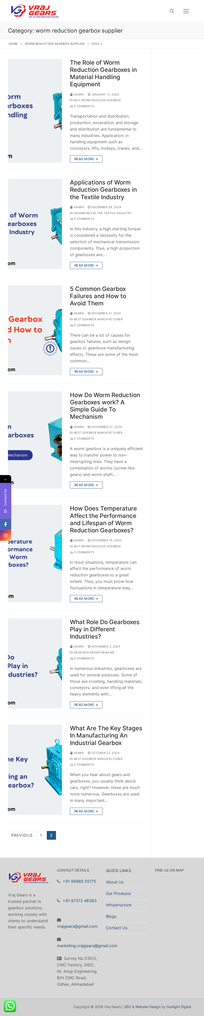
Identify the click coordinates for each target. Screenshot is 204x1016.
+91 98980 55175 (79, 881)
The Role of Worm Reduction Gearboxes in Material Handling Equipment (103, 73)
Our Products (118, 893)
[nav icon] (186, 11)
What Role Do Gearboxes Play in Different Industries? (105, 629)
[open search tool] (172, 11)
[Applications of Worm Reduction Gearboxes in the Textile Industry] (35, 224)
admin (78, 94)
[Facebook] (5, 524)
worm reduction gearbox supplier (55, 44)
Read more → (86, 159)
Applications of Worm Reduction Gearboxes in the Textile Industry (103, 189)
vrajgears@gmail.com (77, 926)
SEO (127, 1007)
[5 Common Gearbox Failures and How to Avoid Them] (35, 330)
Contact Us (116, 927)
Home (13, 44)
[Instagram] (5, 535)
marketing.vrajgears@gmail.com (87, 945)
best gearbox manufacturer (97, 319)
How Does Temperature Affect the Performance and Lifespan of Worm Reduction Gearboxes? (103, 519)
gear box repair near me (93, 652)
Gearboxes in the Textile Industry (102, 213)
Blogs (111, 916)
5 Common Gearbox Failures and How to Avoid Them (98, 296)
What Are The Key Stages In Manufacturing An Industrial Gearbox (106, 735)
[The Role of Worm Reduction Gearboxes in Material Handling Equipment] (35, 111)
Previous (21, 835)
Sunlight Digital (179, 1007)
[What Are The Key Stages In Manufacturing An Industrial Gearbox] (35, 770)
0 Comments (83, 106)
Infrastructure (118, 904)
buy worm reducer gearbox (97, 100)
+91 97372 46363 (80, 900)
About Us (115, 881)
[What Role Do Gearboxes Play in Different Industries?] (35, 663)
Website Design (147, 1007)
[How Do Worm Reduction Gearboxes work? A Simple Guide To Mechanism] (35, 440)
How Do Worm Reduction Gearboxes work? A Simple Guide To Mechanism (105, 405)
